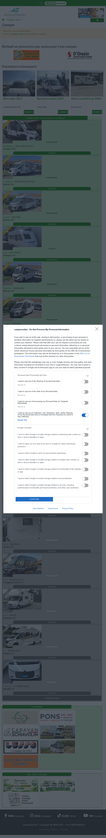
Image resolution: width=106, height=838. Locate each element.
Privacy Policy (67, 508)
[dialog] (53, 419)
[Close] (97, 329)
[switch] (85, 381)
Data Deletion (38, 508)
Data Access (53, 508)
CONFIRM (34, 499)
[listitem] (53, 375)
